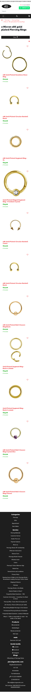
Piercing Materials (15, 533)
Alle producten (15, 625)
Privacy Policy (15, 574)
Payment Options (15, 542)
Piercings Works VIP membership (15, 547)
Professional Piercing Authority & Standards (15, 610)
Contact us (25, 8)
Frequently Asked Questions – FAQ (15, 594)
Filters (15, 37)
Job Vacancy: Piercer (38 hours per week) (15, 604)
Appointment (15, 523)
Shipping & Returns (15, 582)
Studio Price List (15, 539)
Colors (15, 562)
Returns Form (15, 553)
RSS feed (15, 634)
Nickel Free (15, 568)
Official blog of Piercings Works (15, 658)
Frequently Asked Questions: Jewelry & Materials (15, 613)
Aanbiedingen (15, 628)
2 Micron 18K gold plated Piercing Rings (14, 22)
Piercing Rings (15, 20)
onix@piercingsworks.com (16, 682)
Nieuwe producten (15, 631)
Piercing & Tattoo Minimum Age (15, 565)
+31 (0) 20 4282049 (26, 5)
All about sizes (15, 559)
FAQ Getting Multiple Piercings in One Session (15, 607)
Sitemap (15, 585)
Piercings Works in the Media (15, 588)
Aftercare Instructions (15, 550)
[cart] (29, 16)
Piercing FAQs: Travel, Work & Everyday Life (15, 601)
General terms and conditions (15, 571)
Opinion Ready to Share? (15, 591)
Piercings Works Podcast (15, 556)
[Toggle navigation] (3, 16)
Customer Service (15, 536)
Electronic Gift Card (15, 640)
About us (15, 544)
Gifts (15, 520)
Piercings (7, 20)
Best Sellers (15, 526)
